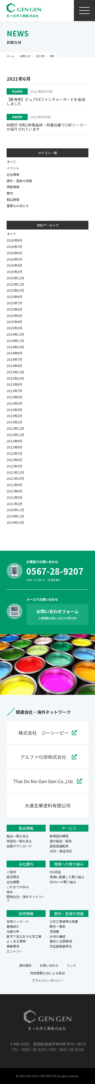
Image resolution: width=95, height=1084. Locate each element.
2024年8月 (14, 353)
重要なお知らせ (18, 205)
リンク (71, 965)
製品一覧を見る (18, 836)
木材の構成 (57, 936)
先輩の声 (13, 931)
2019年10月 (15, 522)
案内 (10, 193)
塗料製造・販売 (61, 841)
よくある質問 (16, 941)
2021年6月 (14, 491)
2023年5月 (14, 403)
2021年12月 (15, 472)
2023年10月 (15, 378)
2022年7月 (14, 453)
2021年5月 (14, 497)
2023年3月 (14, 409)
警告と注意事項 (61, 941)
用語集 (54, 931)
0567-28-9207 (54, 571)
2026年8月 (14, 240)
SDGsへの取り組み (63, 882)
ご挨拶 (11, 872)
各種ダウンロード (19, 846)
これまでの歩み (18, 887)
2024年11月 (15, 340)
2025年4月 (14, 321)
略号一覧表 (57, 926)
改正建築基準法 (61, 946)
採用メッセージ (18, 921)
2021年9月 (14, 484)
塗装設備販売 (59, 846)
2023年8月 (14, 384)
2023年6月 (14, 397)
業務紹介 (13, 926)
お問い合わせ (49, 965)
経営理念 (13, 877)
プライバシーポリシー (47, 980)
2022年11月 (15, 434)
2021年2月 (14, 503)
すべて (11, 161)
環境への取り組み (69, 864)
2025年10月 (15, 290)
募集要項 (13, 946)
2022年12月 (15, 428)
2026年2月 (14, 271)
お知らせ (25, 56)
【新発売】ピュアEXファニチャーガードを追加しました (46, 101)
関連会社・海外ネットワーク (26, 898)
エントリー (14, 951)
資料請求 (25, 965)
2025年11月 (15, 284)
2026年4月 (14, 265)
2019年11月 (15, 516)
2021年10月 (15, 478)
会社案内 (26, 864)
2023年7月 (14, 390)
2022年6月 (14, 459)
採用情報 (26, 913)
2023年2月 (14, 415)
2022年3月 (14, 466)
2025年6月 (14, 309)
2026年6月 (14, 253)
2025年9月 (14, 296)
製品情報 (17, 91)
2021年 (40, 56)
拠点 (10, 892)
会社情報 (13, 174)
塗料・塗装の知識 (19, 180)
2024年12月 (15, 334)
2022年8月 (14, 447)
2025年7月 (14, 303)
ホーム (11, 56)
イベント (13, 168)
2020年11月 (15, 509)
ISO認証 (55, 872)
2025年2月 (14, 328)
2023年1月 (14, 422)
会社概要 (13, 882)
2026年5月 (14, 259)
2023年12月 (15, 372)
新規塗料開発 (59, 836)
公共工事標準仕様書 (64, 921)
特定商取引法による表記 (47, 973)
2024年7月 (14, 359)
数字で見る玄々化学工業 (24, 936)
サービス (68, 828)
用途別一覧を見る (19, 841)
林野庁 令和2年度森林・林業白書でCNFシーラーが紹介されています (47, 127)
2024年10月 (15, 347)
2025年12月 (15, 278)
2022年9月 (14, 441)
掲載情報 (17, 117)
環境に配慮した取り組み (67, 877)
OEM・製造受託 (61, 851)
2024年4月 (14, 365)
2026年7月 (14, 246)
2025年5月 (14, 315)
